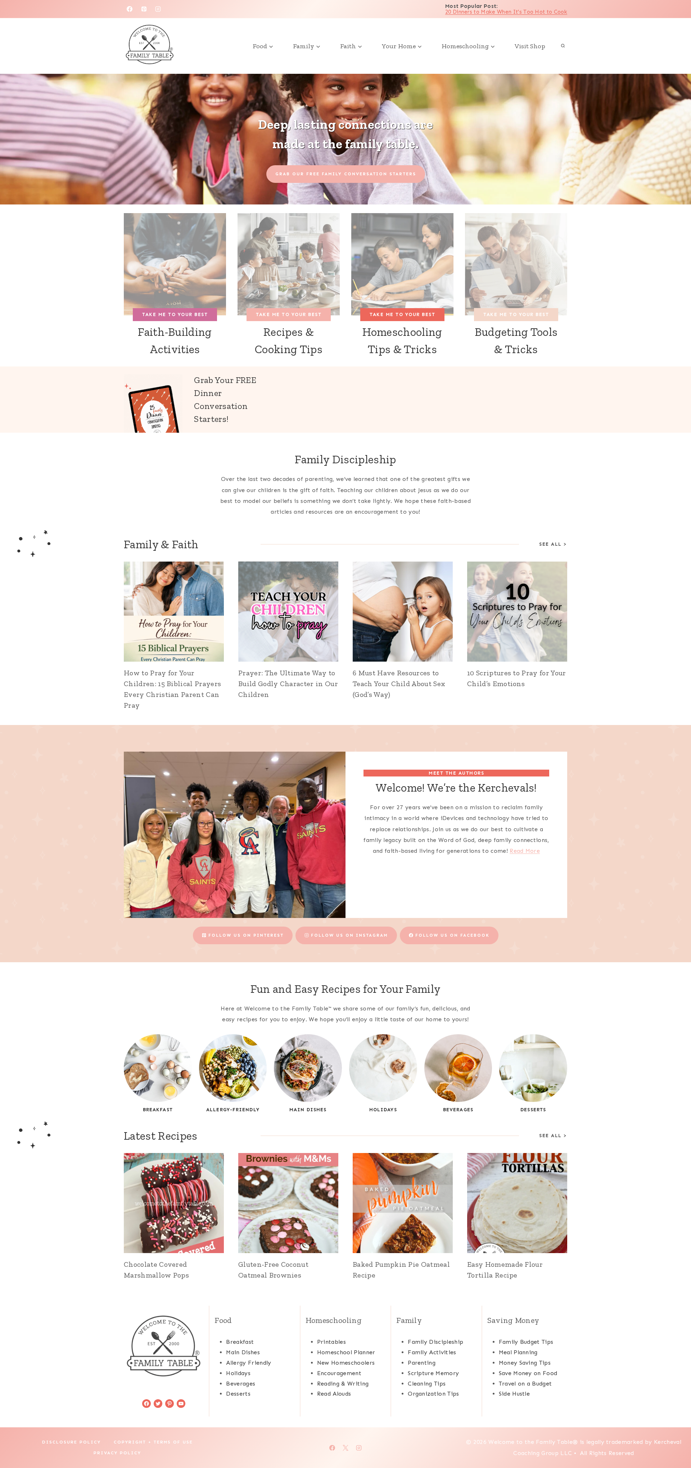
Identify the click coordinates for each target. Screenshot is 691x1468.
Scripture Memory (433, 1373)
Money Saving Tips (525, 1362)
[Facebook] (129, 9)
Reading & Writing (343, 1383)
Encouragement (339, 1373)
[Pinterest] (144, 9)
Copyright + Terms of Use (153, 1442)
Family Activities (432, 1352)
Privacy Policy (117, 1452)
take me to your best (175, 314)
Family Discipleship (345, 459)
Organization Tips (433, 1393)
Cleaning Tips (427, 1383)
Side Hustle (514, 1393)
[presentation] (174, 612)
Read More (525, 850)
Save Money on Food (528, 1373)
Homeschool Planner (346, 1352)
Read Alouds (334, 1393)
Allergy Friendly (248, 1362)
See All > (553, 544)
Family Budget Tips (526, 1341)
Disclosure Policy (71, 1442)
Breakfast (240, 1341)
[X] (345, 1448)
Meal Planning (518, 1352)
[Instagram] (158, 9)
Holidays (238, 1373)
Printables (331, 1341)
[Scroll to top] (674, 1440)
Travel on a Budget (525, 1383)
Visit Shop (530, 46)
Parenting (421, 1362)
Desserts (238, 1393)
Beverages (240, 1383)
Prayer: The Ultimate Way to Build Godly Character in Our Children (288, 683)
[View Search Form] (563, 46)
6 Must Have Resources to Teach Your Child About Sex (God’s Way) (399, 683)
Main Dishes (243, 1352)
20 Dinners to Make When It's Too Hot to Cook (506, 12)
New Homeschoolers (346, 1362)
